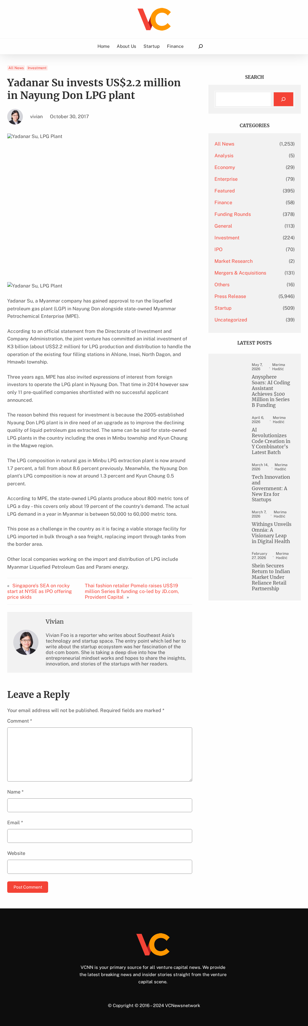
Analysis (223, 155)
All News (16, 68)
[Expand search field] (200, 46)
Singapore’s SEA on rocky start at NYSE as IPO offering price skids (39, 591)
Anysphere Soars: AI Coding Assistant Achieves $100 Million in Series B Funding (271, 391)
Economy (224, 167)
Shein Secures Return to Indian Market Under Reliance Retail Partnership (271, 577)
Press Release (230, 296)
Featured (224, 191)
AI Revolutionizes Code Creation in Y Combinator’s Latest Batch (271, 441)
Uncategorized (230, 320)
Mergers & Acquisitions (240, 273)
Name (15, 792)
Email (15, 822)
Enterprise (226, 179)
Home (103, 46)
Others (221, 284)
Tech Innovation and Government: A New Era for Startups (271, 488)
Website (16, 853)
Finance (223, 202)
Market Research (233, 261)
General (223, 226)
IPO (218, 249)
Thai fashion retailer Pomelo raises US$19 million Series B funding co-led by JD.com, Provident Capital (132, 591)
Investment (37, 68)
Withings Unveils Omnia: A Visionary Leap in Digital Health (271, 533)
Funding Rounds (232, 214)
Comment (19, 721)
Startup (223, 308)
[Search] (283, 99)
